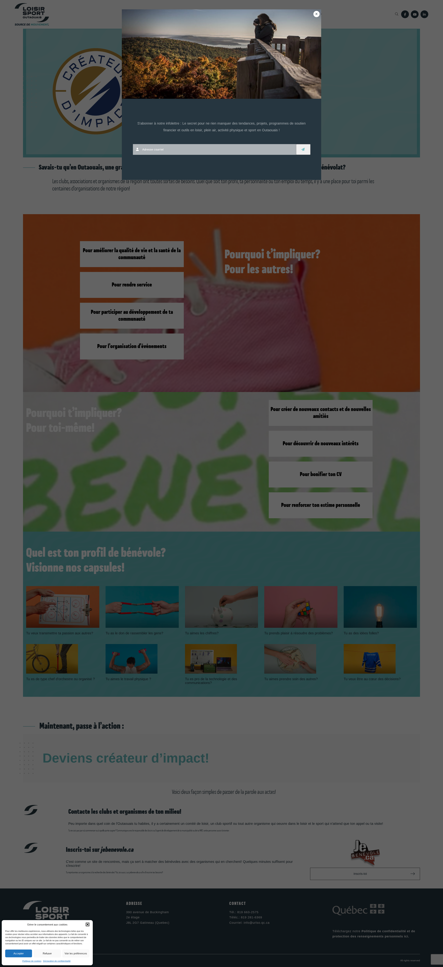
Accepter (18, 953)
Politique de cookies (31, 961)
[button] (87, 924)
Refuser (47, 953)
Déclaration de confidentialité (57, 961)
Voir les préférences (76, 953)
